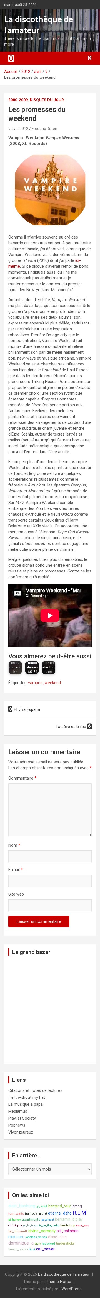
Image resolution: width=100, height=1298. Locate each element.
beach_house (18, 1249)
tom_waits (16, 1213)
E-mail (15, 869)
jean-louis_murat (36, 1213)
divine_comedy (42, 1231)
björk (38, 1243)
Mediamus (17, 1111)
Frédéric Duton (44, 128)
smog (77, 1206)
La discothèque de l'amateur (64, 1274)
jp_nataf (41, 1206)
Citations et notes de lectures (35, 1090)
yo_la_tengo (30, 1225)
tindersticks (65, 1243)
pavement (47, 1219)
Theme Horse (58, 1281)
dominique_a (21, 1243)
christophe (15, 1225)
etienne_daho (60, 1213)
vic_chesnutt (17, 1231)
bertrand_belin (59, 1206)
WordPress (71, 1288)
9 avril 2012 (18, 128)
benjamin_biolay (69, 1219)
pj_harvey (14, 1219)
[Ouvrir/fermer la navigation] (11, 58)
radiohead (48, 1243)
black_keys (82, 1225)
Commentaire (22, 778)
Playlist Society (22, 1118)
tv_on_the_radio (49, 1225)
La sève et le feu (71, 726)
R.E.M (79, 1213)
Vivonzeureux (20, 1132)
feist (32, 1249)
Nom (14, 845)
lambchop (67, 1225)
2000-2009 (18, 100)
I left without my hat (26, 1097)
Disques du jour (47, 100)
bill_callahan (68, 1231)
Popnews (16, 1125)
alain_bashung (21, 1205)
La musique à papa (25, 1104)
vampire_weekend (44, 682)
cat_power (45, 1249)
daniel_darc (57, 1237)
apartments (31, 1219)
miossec (16, 1236)
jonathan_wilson (36, 1237)
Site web (16, 894)
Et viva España (27, 709)
